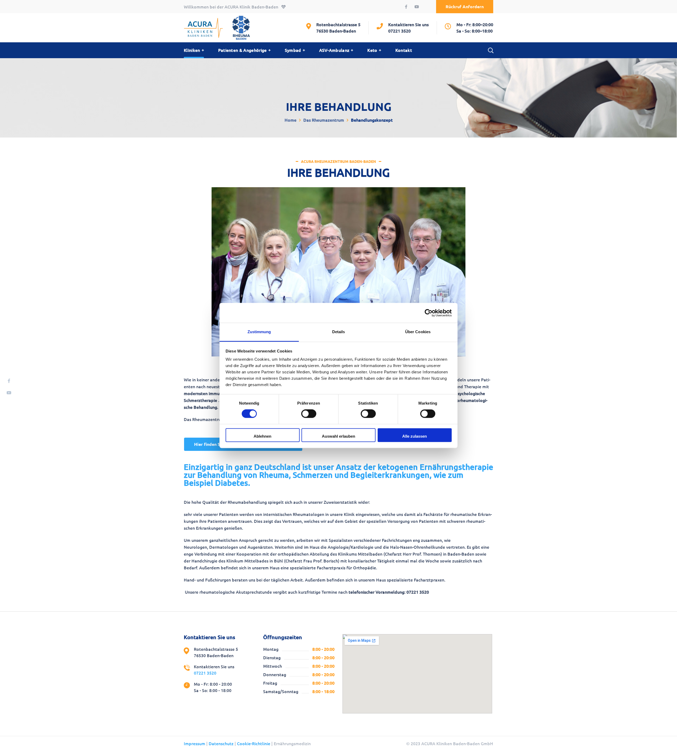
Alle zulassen (414, 436)
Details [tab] (338, 331)
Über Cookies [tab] (418, 331)
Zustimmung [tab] (259, 331)
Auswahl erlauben (338, 436)
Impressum (194, 743)
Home (290, 120)
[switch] (308, 414)
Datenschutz (221, 743)
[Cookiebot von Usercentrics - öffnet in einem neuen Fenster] (428, 313)
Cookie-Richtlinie (253, 743)
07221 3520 (399, 31)
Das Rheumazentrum (323, 120)
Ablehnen (262, 436)
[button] (464, 6)
